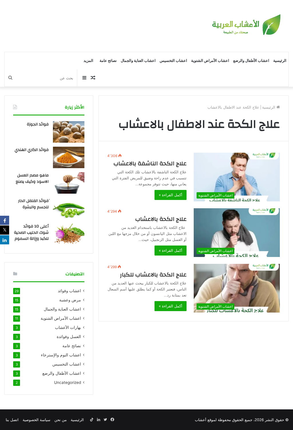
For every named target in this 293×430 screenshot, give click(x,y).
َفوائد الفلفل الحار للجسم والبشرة (33, 204)
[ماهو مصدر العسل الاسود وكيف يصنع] (68, 183)
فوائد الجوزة (38, 124)
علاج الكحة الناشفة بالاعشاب (149, 163)
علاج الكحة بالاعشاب (161, 219)
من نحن (60, 419)
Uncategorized (67, 382)
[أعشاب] (246, 25)
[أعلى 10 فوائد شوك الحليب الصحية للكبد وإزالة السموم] (68, 234)
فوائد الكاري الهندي (32, 150)
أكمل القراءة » (170, 195)
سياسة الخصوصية (36, 419)
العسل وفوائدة (69, 336)
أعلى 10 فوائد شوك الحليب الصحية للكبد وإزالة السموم (31, 232)
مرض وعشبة (70, 300)
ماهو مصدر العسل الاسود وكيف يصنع (32, 178)
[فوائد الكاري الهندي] (68, 157)
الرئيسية (279, 60)
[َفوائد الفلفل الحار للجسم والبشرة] (68, 208)
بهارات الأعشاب (68, 327)
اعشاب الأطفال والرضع (251, 60)
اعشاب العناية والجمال (138, 60)
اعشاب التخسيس (173, 60)
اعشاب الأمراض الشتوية (210, 60)
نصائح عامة (108, 60)
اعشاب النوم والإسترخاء (61, 355)
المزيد (88, 60)
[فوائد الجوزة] (68, 132)
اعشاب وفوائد (69, 290)
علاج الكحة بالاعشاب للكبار (153, 274)
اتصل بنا (12, 419)
